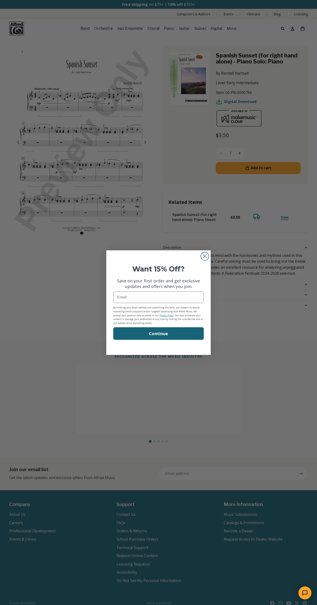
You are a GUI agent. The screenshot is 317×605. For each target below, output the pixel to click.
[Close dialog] (205, 256)
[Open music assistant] (304, 592)
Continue (158, 333)
